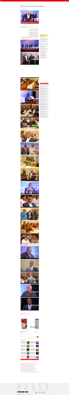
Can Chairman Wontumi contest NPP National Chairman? (43, 102)
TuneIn (37, 392)
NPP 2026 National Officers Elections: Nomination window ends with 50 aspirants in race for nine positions (43, 104)
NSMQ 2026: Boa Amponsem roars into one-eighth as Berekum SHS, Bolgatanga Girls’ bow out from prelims (44, 116)
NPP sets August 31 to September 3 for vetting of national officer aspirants (43, 100)
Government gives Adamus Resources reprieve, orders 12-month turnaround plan (43, 53)
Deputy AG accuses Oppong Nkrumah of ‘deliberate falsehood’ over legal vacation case (43, 55)
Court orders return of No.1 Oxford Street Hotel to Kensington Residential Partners (43, 46)
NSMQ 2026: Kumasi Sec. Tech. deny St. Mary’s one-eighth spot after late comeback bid (44, 94)
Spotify (44, 392)
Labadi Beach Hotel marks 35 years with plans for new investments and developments (44, 109)
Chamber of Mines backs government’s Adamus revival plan (43, 87)
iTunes (40, 392)
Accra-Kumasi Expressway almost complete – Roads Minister (43, 50)
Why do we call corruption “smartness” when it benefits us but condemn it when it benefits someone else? (44, 107)
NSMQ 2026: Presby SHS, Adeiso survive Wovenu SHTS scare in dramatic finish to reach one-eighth (44, 89)
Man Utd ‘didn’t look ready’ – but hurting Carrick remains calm (44, 98)
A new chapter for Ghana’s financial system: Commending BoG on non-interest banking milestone (44, 92)
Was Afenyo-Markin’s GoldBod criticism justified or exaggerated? (43, 112)
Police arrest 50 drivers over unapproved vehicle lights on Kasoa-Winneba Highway (44, 57)
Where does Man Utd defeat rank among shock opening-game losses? (44, 96)
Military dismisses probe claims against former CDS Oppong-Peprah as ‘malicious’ (44, 49)
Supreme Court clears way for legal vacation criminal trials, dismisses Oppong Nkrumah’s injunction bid (44, 39)
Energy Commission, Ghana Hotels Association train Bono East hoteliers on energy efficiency (44, 114)
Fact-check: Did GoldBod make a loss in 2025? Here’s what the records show (43, 37)
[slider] (27, 328)
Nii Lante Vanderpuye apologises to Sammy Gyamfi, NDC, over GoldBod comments (44, 44)
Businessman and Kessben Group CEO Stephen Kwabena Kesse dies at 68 (44, 41)
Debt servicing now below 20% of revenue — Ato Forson (44, 85)
